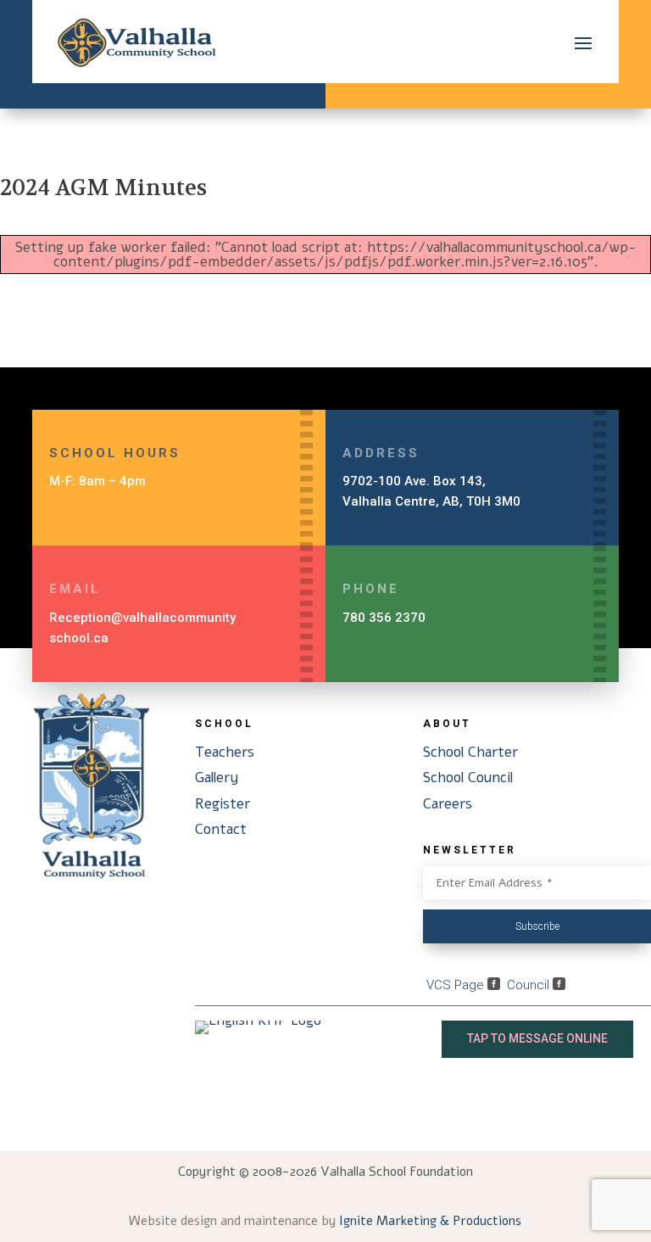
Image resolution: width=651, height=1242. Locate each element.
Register (222, 804)
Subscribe (537, 926)
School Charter (470, 752)
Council (530, 985)
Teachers (224, 752)
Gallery (217, 777)
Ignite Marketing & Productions (430, 1220)
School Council (468, 777)
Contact (221, 829)
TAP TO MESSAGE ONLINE (537, 1038)
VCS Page (456, 985)
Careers (447, 804)
